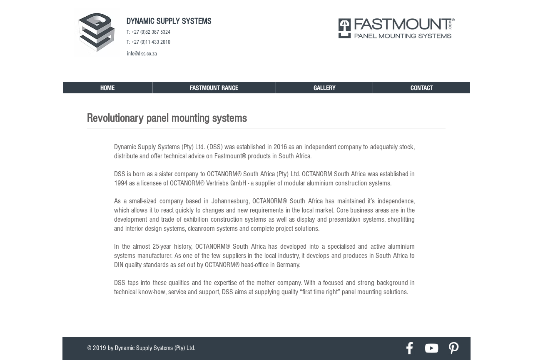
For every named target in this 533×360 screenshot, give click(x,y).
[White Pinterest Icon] (454, 348)
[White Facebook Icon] (409, 348)
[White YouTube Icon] (431, 348)
